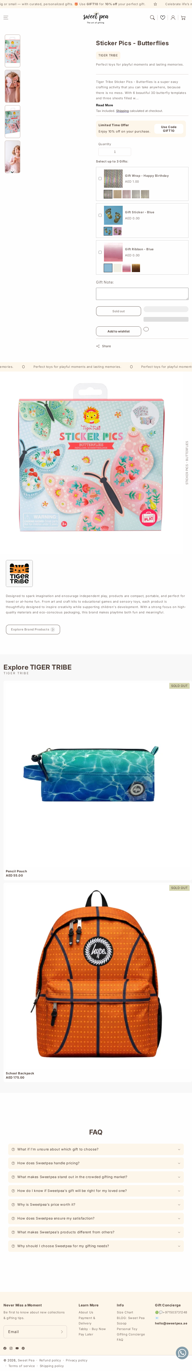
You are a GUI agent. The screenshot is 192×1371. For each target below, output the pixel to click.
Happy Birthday (108, 194)
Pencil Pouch (16, 871)
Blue (108, 231)
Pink (117, 231)
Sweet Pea (26, 1360)
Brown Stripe (117, 194)
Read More (104, 105)
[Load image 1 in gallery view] (12, 50)
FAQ (120, 1340)
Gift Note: (105, 282)
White (117, 268)
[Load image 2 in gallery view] (12, 86)
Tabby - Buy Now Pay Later (92, 1331)
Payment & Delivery (87, 1320)
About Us (86, 1312)
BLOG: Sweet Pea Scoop (131, 1320)
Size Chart (125, 1312)
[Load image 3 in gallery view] (12, 121)
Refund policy (50, 1360)
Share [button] (106, 346)
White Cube (136, 194)
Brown (136, 268)
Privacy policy (76, 1360)
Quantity (104, 144)
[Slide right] (12, 172)
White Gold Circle (145, 194)
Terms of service (21, 1366)
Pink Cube (126, 194)
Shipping (122, 111)
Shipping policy (52, 1366)
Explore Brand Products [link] (30, 629)
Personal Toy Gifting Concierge (131, 1331)
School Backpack (20, 1073)
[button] (6, 17)
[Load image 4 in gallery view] (12, 156)
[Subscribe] (62, 1332)
